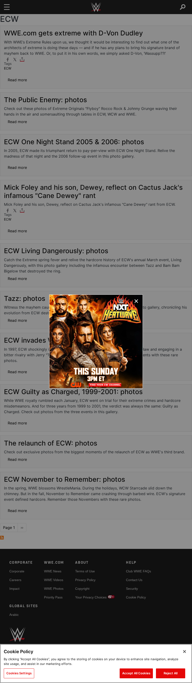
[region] (96, 663)
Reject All (170, 673)
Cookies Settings (19, 673)
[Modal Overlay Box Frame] (96, 341)
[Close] (184, 651)
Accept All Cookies (136, 673)
